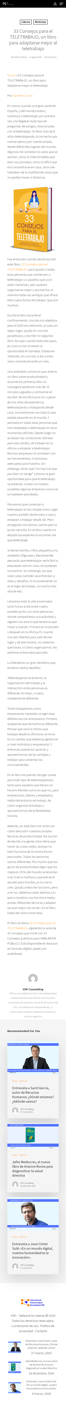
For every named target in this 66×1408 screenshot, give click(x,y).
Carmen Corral (23, 95)
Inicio (11, 75)
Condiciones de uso (25, 1326)
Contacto (41, 1331)
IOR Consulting (20, 57)
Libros (25, 21)
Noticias (40, 21)
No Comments (50, 57)
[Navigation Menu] (61, 3)
